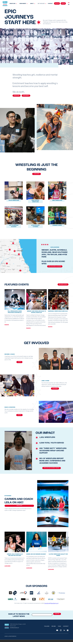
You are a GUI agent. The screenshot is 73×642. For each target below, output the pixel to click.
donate (63, 3)
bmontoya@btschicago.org (51, 603)
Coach (19, 361)
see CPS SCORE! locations (55, 266)
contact (65, 626)
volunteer (55, 388)
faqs (59, 626)
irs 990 (54, 626)
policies (46, 626)
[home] (5, 3)
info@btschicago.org (14, 627)
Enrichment (23, 3)
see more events (63, 284)
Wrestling (12, 3)
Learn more (36, 173)
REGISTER (57, 3)
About (32, 3)
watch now (19, 505)
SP (68, 4)
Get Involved (41, 3)
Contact (50, 3)
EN (68, 2)
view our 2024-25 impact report (51, 467)
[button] (12, 3)
